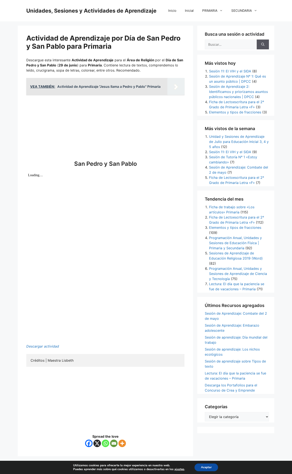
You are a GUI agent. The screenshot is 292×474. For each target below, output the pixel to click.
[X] (97, 443)
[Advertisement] (105, 128)
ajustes (179, 469)
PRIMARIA (209, 11)
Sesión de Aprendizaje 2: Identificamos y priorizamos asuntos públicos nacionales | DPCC (238, 91)
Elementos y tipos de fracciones (235, 112)
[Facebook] (89, 443)
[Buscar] (263, 44)
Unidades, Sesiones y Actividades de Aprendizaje (91, 10)
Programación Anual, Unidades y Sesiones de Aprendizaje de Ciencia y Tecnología (238, 273)
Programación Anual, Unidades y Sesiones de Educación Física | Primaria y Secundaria (235, 243)
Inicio (172, 11)
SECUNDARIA (241, 11)
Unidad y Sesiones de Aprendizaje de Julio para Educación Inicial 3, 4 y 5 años (239, 141)
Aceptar (206, 467)
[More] (122, 443)
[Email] (114, 443)
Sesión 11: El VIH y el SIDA (230, 71)
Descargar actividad (42, 346)
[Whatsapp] (105, 443)
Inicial (189, 11)
